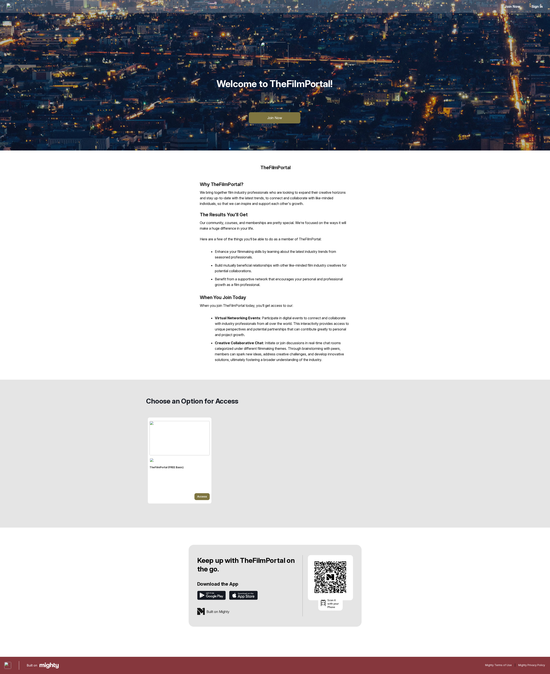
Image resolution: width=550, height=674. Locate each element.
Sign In (537, 6)
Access (202, 496)
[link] (180, 460)
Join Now (512, 6)
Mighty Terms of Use (498, 665)
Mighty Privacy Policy (531, 665)
